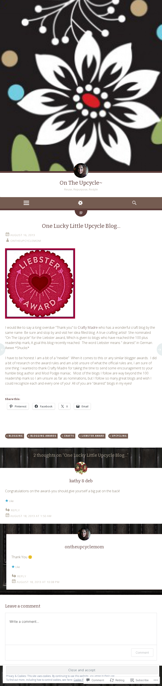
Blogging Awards (43, 435)
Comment (142, 652)
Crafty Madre (88, 327)
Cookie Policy (81, 680)
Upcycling (119, 435)
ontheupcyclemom (25, 241)
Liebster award (93, 435)
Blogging (16, 435)
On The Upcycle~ (81, 183)
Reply (15, 510)
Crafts (69, 435)
